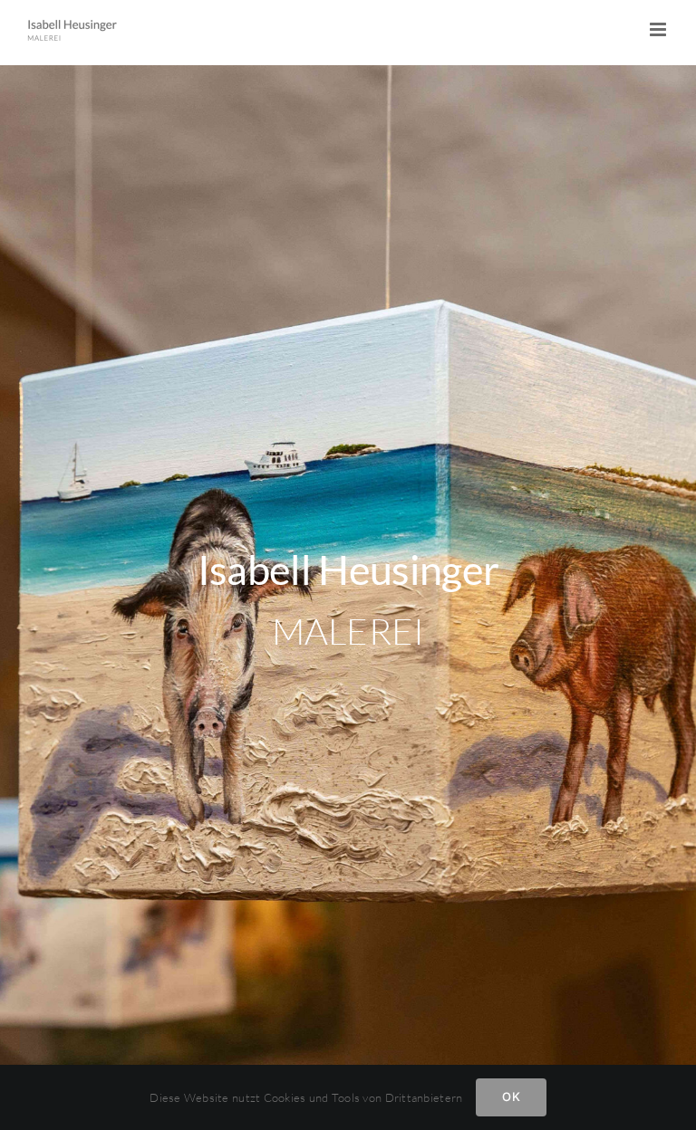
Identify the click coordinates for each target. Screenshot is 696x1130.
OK (510, 1096)
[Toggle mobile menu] (659, 29)
